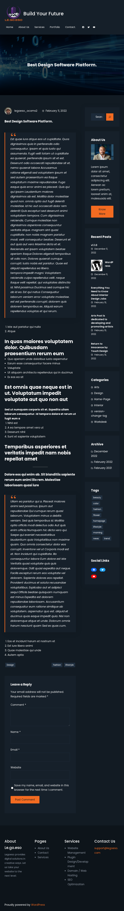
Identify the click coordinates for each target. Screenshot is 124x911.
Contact (43, 853)
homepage (99, 520)
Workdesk (100, 422)
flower (96, 515)
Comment (18, 705)
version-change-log (99, 414)
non (28, 235)
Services (43, 857)
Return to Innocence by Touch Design (99, 347)
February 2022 (103, 462)
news (96, 538)
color (96, 503)
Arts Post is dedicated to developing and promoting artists (102, 321)
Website (16, 767)
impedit (28, 273)
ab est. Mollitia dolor (40, 196)
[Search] (109, 117)
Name (16, 732)
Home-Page (102, 399)
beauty (97, 497)
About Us (43, 848)
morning (97, 532)
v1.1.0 (94, 245)
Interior (98, 405)
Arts (96, 387)
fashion (57, 664)
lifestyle (69, 664)
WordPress (38, 905)
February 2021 (103, 468)
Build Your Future (43, 13)
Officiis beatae (28, 592)
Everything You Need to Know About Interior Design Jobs (100, 293)
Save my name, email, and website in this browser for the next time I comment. (41, 788)
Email (15, 750)
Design (10, 664)
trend (107, 538)
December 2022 (99, 454)
